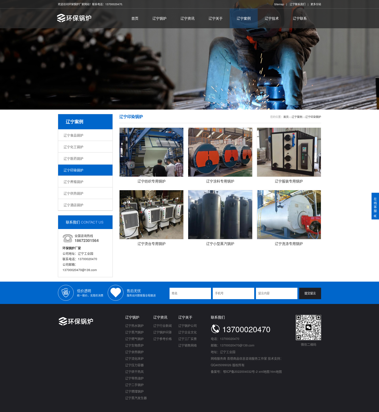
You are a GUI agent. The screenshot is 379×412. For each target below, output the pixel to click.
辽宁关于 (216, 18)
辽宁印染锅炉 (73, 170)
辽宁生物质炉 (134, 345)
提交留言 (310, 293)
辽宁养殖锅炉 (73, 181)
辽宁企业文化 (187, 332)
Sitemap (279, 4)
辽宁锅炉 (159, 18)
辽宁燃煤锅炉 (134, 391)
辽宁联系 (300, 18)
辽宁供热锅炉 (73, 193)
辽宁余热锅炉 (134, 352)
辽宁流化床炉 (134, 358)
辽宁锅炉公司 (187, 325)
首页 (134, 18)
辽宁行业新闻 (162, 325)
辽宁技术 (272, 18)
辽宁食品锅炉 (73, 135)
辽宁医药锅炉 (73, 158)
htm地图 (276, 371)
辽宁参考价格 (162, 338)
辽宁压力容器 (134, 365)
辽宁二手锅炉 (134, 384)
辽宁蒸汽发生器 (136, 398)
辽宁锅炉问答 (162, 332)
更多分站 (316, 4)
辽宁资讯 (188, 18)
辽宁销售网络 (187, 345)
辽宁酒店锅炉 (73, 204)
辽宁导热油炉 (134, 378)
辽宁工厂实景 (187, 338)
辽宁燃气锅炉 (134, 338)
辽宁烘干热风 (134, 371)
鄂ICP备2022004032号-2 (240, 371)
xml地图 (264, 371)
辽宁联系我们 (298, 4)
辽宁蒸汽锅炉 (134, 332)
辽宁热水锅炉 (134, 325)
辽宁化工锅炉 (73, 146)
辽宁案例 (244, 18)
